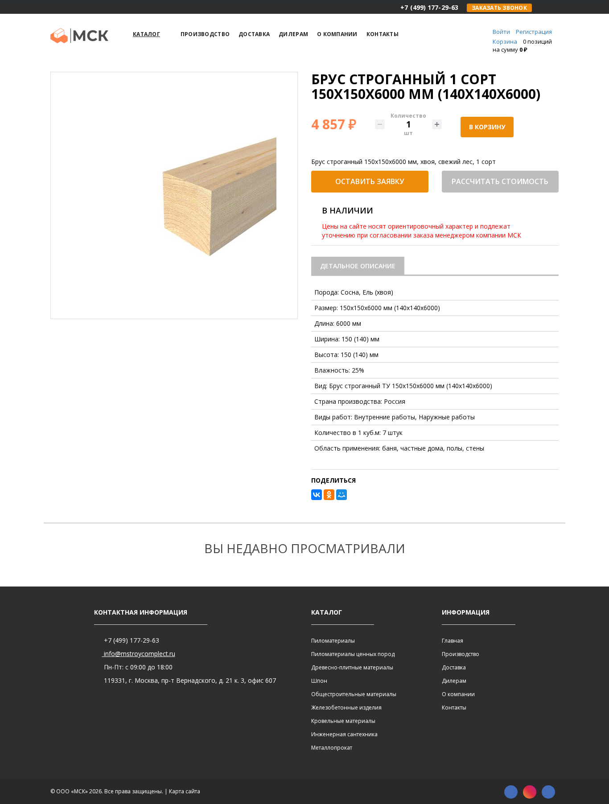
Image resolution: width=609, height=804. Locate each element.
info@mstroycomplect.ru (138, 653)
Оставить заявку (369, 181)
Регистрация (534, 32)
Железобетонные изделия (346, 707)
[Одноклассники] (329, 494)
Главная (452, 640)
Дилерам (454, 681)
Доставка (454, 667)
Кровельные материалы (343, 721)
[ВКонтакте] (316, 494)
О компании (458, 694)
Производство (460, 654)
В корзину (487, 127)
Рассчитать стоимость (500, 181)
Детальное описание (357, 266)
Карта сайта (184, 791)
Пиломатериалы (333, 640)
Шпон (319, 681)
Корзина (505, 41)
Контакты (454, 707)
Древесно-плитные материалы (352, 667)
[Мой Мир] (341, 494)
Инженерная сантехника (344, 734)
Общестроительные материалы (353, 694)
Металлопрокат (331, 747)
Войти (501, 32)
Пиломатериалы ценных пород (353, 654)
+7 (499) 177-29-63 (130, 640)
